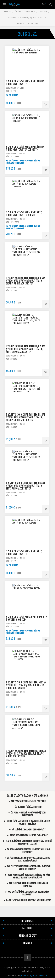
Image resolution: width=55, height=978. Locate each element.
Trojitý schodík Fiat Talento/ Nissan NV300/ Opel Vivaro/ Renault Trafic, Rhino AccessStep (26, 685)
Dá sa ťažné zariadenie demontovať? (29, 829)
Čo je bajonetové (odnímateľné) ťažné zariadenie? (28, 814)
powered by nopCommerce (34, 975)
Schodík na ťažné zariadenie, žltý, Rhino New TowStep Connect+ (24, 214)
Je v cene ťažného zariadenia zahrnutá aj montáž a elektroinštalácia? (29, 842)
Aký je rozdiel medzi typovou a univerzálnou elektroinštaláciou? (28, 859)
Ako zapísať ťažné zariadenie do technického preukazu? (29, 893)
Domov (7, 11)
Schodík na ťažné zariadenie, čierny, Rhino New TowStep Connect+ (25, 148)
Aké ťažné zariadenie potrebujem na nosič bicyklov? (28, 884)
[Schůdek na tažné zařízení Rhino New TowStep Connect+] (27, 603)
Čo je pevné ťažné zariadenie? (28, 807)
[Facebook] (27, 957)
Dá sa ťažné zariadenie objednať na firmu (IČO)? (28, 900)
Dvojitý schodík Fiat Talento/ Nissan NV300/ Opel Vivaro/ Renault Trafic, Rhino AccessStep (26, 753)
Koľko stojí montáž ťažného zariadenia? (29, 835)
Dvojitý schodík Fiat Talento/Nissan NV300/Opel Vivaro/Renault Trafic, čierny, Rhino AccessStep (25, 281)
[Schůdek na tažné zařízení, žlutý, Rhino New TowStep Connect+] (27, 199)
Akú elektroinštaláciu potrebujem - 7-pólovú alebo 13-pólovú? (28, 868)
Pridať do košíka (45, 104)
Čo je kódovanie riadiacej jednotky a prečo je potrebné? (28, 851)
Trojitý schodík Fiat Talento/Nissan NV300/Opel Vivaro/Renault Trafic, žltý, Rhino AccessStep (25, 486)
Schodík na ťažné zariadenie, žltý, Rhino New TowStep (24, 553)
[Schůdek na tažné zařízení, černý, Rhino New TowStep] (27, 68)
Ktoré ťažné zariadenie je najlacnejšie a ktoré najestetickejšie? (29, 822)
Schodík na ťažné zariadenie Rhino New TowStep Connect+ (26, 618)
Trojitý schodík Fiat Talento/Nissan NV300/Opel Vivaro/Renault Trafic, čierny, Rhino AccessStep (25, 417)
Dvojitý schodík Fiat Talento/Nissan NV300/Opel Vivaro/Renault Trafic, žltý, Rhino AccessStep (25, 349)
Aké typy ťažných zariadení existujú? (28, 801)
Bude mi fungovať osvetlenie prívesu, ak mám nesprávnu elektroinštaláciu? (29, 876)
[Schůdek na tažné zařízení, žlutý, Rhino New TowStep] (27, 538)
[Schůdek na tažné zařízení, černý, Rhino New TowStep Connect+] (27, 133)
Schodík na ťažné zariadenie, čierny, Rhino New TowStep (25, 82)
